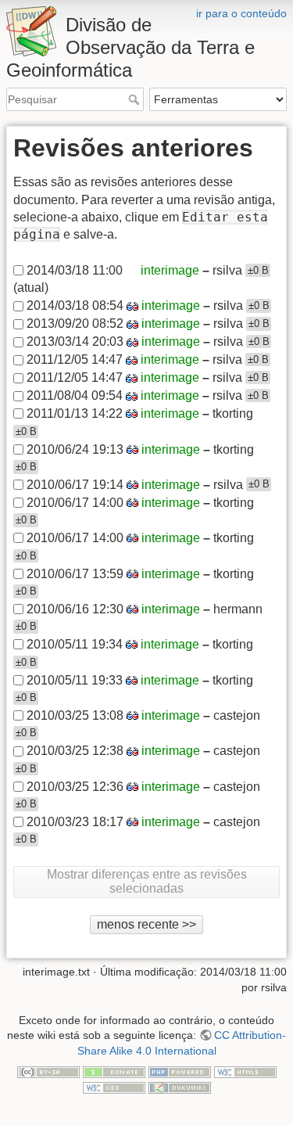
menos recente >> (146, 924)
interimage (170, 270)
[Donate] (114, 1071)
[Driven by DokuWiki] (179, 1086)
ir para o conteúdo (241, 13)
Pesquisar (135, 99)
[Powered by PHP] (179, 1071)
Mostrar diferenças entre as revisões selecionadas (147, 881)
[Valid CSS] (114, 1086)
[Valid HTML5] (245, 1071)
